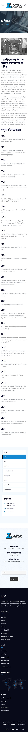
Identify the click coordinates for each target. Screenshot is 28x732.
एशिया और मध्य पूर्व (9, 471)
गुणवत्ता (4, 624)
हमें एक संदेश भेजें (10, 509)
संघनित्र (4, 654)
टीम (5, 461)
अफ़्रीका (6, 466)
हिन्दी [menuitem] (23, 729)
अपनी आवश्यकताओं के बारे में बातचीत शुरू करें (14, 561)
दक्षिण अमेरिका (8, 489)
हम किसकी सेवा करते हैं (7, 636)
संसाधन (4, 627)
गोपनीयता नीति (5, 630)
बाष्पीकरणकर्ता (5, 657)
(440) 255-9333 (10, 512)
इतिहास (5, 457)
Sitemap (4, 633)
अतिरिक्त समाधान (6, 667)
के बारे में (5, 452)
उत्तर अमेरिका (8, 485)
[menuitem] (6, 729)
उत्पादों (3, 620)
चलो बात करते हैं (6, 640)
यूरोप (6, 480)
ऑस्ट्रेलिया (7, 475)
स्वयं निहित (4, 651)
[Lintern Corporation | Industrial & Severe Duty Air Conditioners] (14, 5)
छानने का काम (5, 664)
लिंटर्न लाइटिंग (5, 660)
